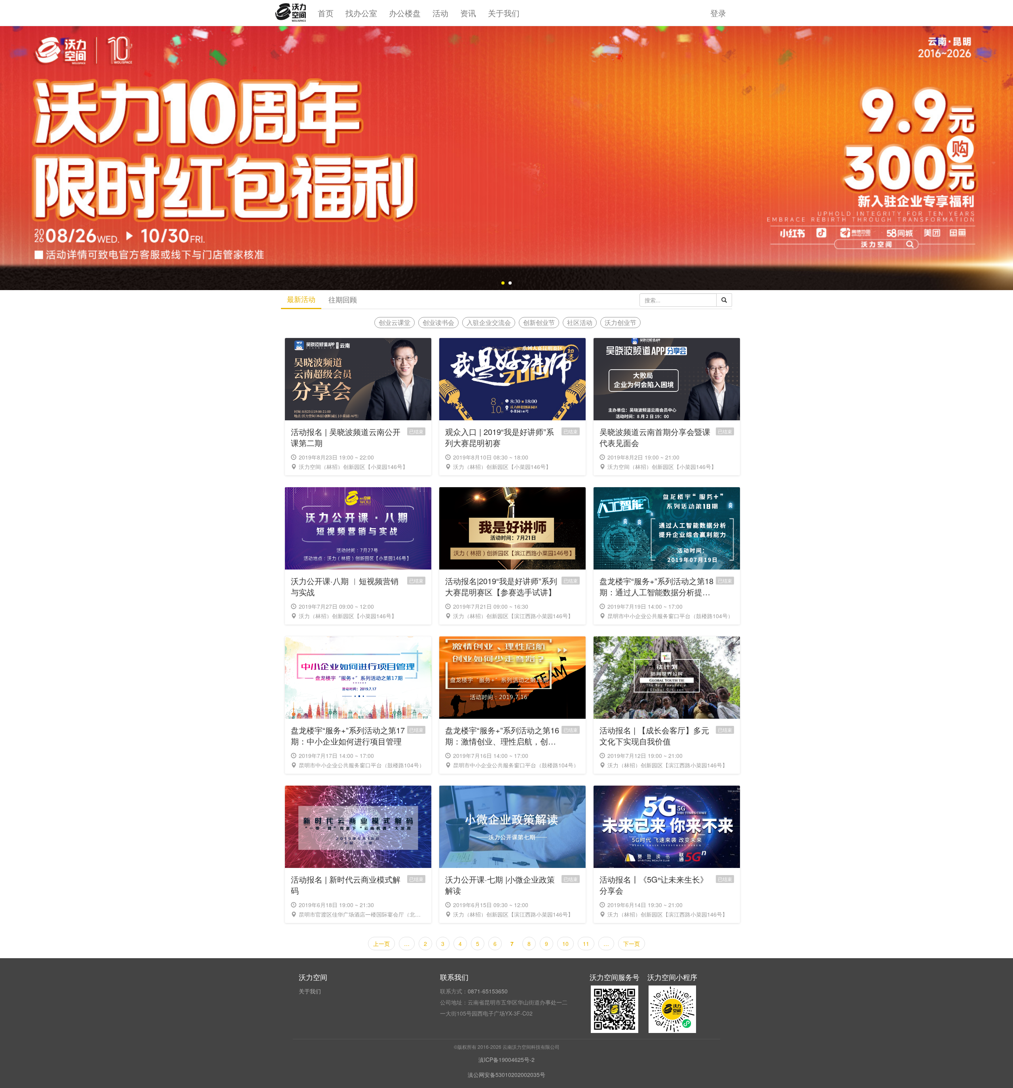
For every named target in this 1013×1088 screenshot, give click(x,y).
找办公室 (361, 13)
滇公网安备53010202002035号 (506, 1075)
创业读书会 (438, 322)
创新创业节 (539, 322)
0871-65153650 (488, 991)
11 (586, 943)
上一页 (381, 943)
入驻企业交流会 (489, 322)
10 (565, 943)
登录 (718, 13)
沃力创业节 (620, 322)
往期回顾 (342, 299)
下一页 (631, 943)
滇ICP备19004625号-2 (506, 1059)
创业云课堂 (394, 322)
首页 (326, 13)
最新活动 (301, 299)
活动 (440, 13)
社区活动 (579, 322)
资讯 (468, 13)
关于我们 (504, 13)
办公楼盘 (405, 13)
